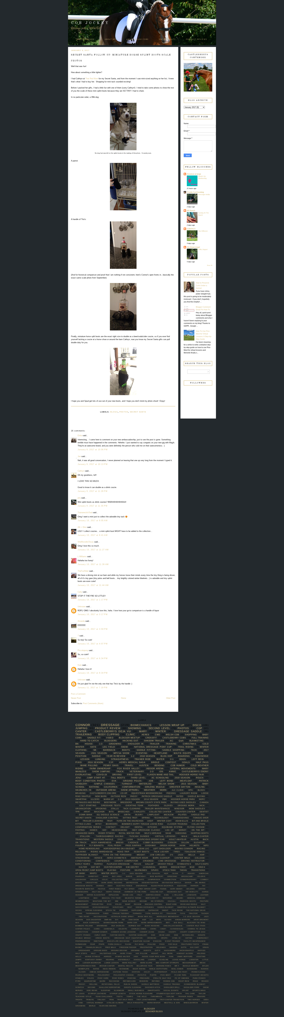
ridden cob (169, 981)
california (110, 787)
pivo (109, 904)
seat (129, 907)
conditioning (83, 861)
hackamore (170, 950)
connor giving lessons (123, 932)
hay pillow (141, 953)
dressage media (204, 194)
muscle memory (191, 966)
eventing (141, 753)
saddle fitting (146, 750)
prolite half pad (162, 978)
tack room (177, 910)
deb (176, 935)
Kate (80, 665)
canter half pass (196, 926)
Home (123, 698)
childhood (80, 879)
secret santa (138, 412)
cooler (172, 842)
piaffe (153, 975)
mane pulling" (129, 963)
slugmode (119, 990)
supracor (153, 910)
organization (83, 809)
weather (149, 790)
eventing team (134, 805)
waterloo (145, 784)
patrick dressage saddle (157, 796)
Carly (80, 592)
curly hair (100, 935)
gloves (168, 805)
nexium (143, 901)
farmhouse (81, 944)
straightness (120, 759)
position (80, 756)
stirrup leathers (97, 993)
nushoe (205, 969)
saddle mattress (150, 984)
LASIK (130, 839)
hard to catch (89, 741)
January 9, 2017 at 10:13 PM (93, 464)
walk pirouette (135, 1003)
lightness (84, 898)
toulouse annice (195, 852)
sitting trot (130, 818)
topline (170, 996)
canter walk (182, 858)
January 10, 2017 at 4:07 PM (93, 644)
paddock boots (188, 901)
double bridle (83, 938)
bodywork (110, 802)
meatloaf (186, 781)
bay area (117, 876)
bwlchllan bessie (173, 926)
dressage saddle (188, 731)
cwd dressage (167, 861)
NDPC (202, 799)
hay (105, 830)
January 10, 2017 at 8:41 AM (93, 535)
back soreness (91, 922)
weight (141, 855)
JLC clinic (178, 790)
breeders (126, 802)
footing (80, 830)
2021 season (99, 753)
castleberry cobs (174, 738)
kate (93, 747)
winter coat (164, 821)
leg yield (109, 747)
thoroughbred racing (109, 836)
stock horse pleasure (141, 993)
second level (159, 728)
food (161, 944)
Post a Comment (78, 694)
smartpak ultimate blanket (191, 907)
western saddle (103, 839)
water (160, 759)
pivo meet (165, 975)
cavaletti (139, 812)
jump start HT (96, 778)
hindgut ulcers (185, 953)
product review (107, 728)
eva (114, 781)
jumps (78, 959)
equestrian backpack (162, 886)
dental (139, 827)
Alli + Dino (82, 527)
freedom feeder (128, 947)
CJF (111, 762)
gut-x (157, 950)
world (92, 1006)
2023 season (153, 873)
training (171, 744)
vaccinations (100, 916)
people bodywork (84, 975)
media (203, 963)
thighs (78, 913)
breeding (172, 876)
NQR (166, 873)
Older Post (170, 698)
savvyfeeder (82, 907)
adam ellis (182, 821)
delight (125, 827)
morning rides (163, 966)
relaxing (80, 852)
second (91, 987)
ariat (87, 812)
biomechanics (141, 725)
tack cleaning (131, 809)
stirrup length (118, 993)
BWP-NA (108, 919)
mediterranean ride (85, 966)
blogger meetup (129, 738)
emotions (98, 941)
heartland (160, 753)
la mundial (149, 867)
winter (160, 731)
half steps (81, 953)
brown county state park (151, 802)
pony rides (118, 978)
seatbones (141, 870)
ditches (152, 827)
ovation (136, 972)
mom (200, 753)
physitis (142, 975)
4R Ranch (191, 211)
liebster (193, 959)
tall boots (118, 778)
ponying (132, 978)
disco (197, 725)
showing (134, 728)
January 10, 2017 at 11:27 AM (93, 550)
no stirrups (157, 901)
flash (128, 944)
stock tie (111, 910)
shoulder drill (172, 987)
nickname (124, 969)
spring (146, 818)
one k (202, 867)
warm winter (153, 1003)
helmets (194, 845)
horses (108, 956)
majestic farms (133, 898)
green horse (168, 845)
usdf (150, 821)
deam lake (164, 935)
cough (161, 932)
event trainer (172, 941)
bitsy (99, 824)
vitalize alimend (115, 1003)
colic (105, 879)
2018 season (147, 756)
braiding (80, 793)
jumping (81, 728)
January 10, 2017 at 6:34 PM (93, 658)
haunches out (174, 892)
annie (172, 771)
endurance (141, 886)
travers (201, 996)
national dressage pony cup (153, 747)
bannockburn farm (113, 922)
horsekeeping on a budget (119, 848)
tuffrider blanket (86, 855)
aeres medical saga (132, 762)
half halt (97, 892)
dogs (182, 759)
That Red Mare (91, 78)
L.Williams (82, 556)
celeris (201, 876)
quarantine (90, 981)
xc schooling (160, 778)
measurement (189, 963)
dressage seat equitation (128, 938)
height (154, 953)
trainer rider (185, 996)
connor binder (99, 932)
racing (201, 848)
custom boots (117, 935)
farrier (194, 886)
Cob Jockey (90, 23)
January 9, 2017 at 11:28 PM (92, 491)
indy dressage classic (146, 830)
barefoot (93, 876)
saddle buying (196, 796)
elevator (199, 842)
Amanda (81, 621)
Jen (79, 456)
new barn (101, 796)
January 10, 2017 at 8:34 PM (93, 673)
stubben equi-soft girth (169, 993)
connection (170, 879)
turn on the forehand (117, 855)
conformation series (88, 827)
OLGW (175, 873)
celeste (123, 929)
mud (192, 867)
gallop (149, 864)
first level (134, 775)
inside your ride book (153, 956)
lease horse (178, 959)
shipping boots (200, 833)
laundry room (188, 793)
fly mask (139, 944)
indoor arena (155, 768)
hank (182, 845)
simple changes (104, 784)
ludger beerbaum (92, 963)
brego (120, 842)
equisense (202, 756)
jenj (79, 498)
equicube (182, 886)
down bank (85, 815)
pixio (78, 762)
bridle (155, 762)
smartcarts (154, 990)
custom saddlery (138, 935)
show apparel (130, 790)
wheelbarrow (191, 1003)
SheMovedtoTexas (86, 542)
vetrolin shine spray (122, 916)
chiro (153, 929)
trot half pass (125, 999)
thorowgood (92, 913)
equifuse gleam (141, 941)
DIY (116, 919)
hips (206, 845)
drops (164, 938)
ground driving (119, 950)
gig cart (194, 947)
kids (166, 895)
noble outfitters (158, 969)
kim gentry (132, 867)
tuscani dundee (139, 836)
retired (156, 981)
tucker (205, 913)
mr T (177, 966)
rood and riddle (188, 904)
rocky (82, 984)
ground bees (100, 950)
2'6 (171, 855)
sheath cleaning (132, 987)
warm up (109, 799)
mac (95, 898)
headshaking (119, 830)
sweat (165, 910)
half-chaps (202, 864)
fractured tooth (190, 944)
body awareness (101, 842)
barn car (132, 922)
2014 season (151, 799)
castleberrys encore (103, 793)
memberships (82, 901)
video (109, 738)
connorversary (188, 879)
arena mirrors (182, 919)
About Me (110, 39)
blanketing (196, 741)
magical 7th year (111, 898)
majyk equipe (182, 753)
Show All (209, 265)
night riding (139, 969)
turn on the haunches (130, 821)
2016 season (95, 762)
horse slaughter (96, 895)
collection (198, 824)
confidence (103, 861)
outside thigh (120, 972)
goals (186, 762)
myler (205, 966)
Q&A (181, 741)
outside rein (118, 796)
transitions (198, 870)
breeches (123, 812)
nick (202, 805)
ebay (110, 886)
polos (90, 978)
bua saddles (118, 926)
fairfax (98, 864)
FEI (123, 919)
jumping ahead (153, 895)
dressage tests (111, 805)
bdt (168, 922)
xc (171, 741)
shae (168, 833)
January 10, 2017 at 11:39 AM (93, 564)
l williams (178, 895)
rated (179, 796)
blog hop (166, 756)
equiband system (172, 827)
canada (204, 802)
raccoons (114, 981)
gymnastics (184, 864)
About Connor (85, 39)
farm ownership (100, 768)
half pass (202, 762)
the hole (141, 996)
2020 (180, 855)
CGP (199, 728)
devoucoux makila (171, 882)
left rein (198, 759)
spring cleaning (93, 910)
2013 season (133, 799)
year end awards (108, 1006)
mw (116, 901)
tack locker (161, 852)
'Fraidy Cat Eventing (195, 192)
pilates (182, 815)
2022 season (136, 873)
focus (137, 864)
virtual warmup (95, 1003)
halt (93, 953)
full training (200, 738)
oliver (82, 972)
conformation (131, 787)
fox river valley (128, 768)
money (183, 830)
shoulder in (135, 744)
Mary (143, 731)
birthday (141, 876)
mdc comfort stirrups (167, 963)
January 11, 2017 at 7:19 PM (92, 687)
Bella (191, 855)
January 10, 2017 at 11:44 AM (93, 585)
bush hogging (152, 926)
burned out (135, 926)
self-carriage (152, 833)
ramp (127, 904)
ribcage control (153, 904)
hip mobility (192, 892)
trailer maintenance (157, 809)
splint (185, 990)
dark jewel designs (111, 882)
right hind (171, 904)
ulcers (95, 799)
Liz (151, 919)
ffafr (101, 944)
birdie (129, 876)
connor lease (147, 932)
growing (135, 950)
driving (117, 775)
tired (106, 913)
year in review (115, 756)
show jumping (101, 771)
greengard (84, 950)
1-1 (123, 873)
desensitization (150, 882)
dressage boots (83, 886)
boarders (111, 824)
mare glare (146, 963)
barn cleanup (161, 858)
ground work (186, 805)
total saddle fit (154, 913)
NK (95, 750)
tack (194, 750)
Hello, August (203, 249)
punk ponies (199, 978)
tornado (137, 913)
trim (111, 999)
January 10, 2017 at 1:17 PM (93, 600)
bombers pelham (84, 926)
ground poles (132, 781)
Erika (80, 435)
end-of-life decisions (118, 941)
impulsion (114, 895)
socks (78, 910)
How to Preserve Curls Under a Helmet (202, 285)
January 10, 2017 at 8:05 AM (93, 520)
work (163, 790)
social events (171, 990)
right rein (184, 981)
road (195, 981)
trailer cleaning (93, 821)
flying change (196, 827)
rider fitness (107, 833)
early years (82, 864)
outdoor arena (106, 790)
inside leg (128, 895)
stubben (123, 910)
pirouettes (97, 904)
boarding (184, 756)
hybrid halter (122, 956)
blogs (114, 412)
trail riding (185, 747)
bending (160, 765)
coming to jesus (196, 929)
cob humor (178, 765)
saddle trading (172, 984)
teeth (119, 996)
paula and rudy (179, 972)
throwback (156, 996)
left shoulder (162, 848)
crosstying (91, 882)
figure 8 (80, 845)
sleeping (105, 990)
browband (102, 926)
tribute (90, 999)
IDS (161, 771)
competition (81, 932)
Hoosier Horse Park (183, 799)
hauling (200, 787)
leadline (163, 959)
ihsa (136, 956)
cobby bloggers (153, 842)
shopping (191, 735)
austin (195, 839)
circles (94, 879)
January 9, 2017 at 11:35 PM (92, 506)
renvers (143, 981)
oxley (147, 972)
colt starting (87, 805)
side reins (92, 990)
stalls (115, 809)
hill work (167, 953)
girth (127, 815)
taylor (202, 993)
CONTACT (191, 229)
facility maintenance (194, 941)
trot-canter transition (172, 999)
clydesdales (176, 929)
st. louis (79, 993)
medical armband (196, 898)
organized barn (84, 833)
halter (83, 867)
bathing (94, 787)
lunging (100, 759)
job (151, 781)
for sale (173, 944)
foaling (152, 944)
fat (203, 886)
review (137, 904)
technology (161, 818)
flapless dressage (118, 864)
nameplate (84, 969)
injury (139, 815)
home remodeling (89, 848)
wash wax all (145, 916)
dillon (185, 842)
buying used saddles (183, 802)
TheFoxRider (83, 571)
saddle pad (198, 815)
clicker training (177, 824)
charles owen (138, 929)
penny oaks (111, 765)
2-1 (172, 759)
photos (123, 412)
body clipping (108, 734)
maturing (167, 898)
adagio (191, 873)
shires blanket (165, 907)
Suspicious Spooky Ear (151, 839)
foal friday (114, 845)
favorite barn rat (84, 889)
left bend (166, 781)
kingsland (139, 959)
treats (78, 999)
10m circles (157, 855)
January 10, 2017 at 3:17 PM (93, 614)
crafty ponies (82, 935)
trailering (83, 734)
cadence (133, 842)
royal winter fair (129, 833)
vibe (81, 1003)
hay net (95, 867)
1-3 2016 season (191, 916)
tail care (190, 993)
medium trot (178, 867)
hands (93, 830)
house (89, 744)
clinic (130, 734)
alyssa (168, 919)
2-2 (119, 799)
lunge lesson (111, 963)
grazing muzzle (155, 787)
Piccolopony (83, 650)
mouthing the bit (102, 901)
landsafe (191, 895)
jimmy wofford (184, 956)
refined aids (129, 981)
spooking (101, 809)
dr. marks (200, 882)
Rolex (200, 778)
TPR (77, 812)
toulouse (171, 913)
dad (153, 935)
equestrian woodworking (147, 793)
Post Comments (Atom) (93, 703)
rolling (93, 984)
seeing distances (145, 907)
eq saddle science (108, 815)
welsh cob (172, 735)
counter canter (185, 812)
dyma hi (176, 938)
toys (182, 913)
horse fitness (92, 956)
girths (202, 889)
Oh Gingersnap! (193, 247)
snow (124, 747)
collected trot (120, 879)
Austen (143, 765)
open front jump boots (89, 870)
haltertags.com (108, 953)
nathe (96, 969)
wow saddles (197, 809)
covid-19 (102, 775)
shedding (180, 833)
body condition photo (90, 781)
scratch (79, 987)
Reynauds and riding (87, 802)
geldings (161, 947)
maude (180, 898)
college (200, 858)
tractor (193, 913)
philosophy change (124, 975)
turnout (127, 784)
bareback (109, 750)
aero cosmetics (116, 858)
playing (111, 870)
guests (147, 950)
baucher (99, 812)
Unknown (81, 606)
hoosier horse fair (191, 775)
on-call (172, 901)
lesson (84, 759)
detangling (188, 935)
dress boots (102, 938)
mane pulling (88, 765)
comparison (154, 879)
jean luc (144, 848)
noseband (192, 969)
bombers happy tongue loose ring (142, 824)
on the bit (198, 830)
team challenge (104, 996)
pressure (145, 978)
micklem (169, 815)
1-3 (101, 744)
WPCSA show (121, 753)
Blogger (149, 1009)
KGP (144, 919)
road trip (123, 852)
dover (188, 882)
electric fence (124, 886)
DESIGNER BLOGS (154, 1011)
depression (132, 882)
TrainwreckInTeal (85, 512)
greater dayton (180, 787)
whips (93, 873)
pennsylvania (198, 972)
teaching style (83, 996)
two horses (194, 999)
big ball (178, 922)
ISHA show (134, 919)
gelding (191, 889)
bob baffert (156, 876)
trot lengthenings (146, 999)
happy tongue (113, 892)
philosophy (104, 975)
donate (201, 935)
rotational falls (111, 984)
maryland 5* (152, 898)
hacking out (130, 741)
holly (78, 956)
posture (125, 870)
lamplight (153, 815)
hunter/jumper (113, 867)
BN (77, 744)
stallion (85, 836)
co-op (124, 793)
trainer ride (143, 759)
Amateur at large (194, 174)
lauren (151, 959)
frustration (146, 947)
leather (204, 895)
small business (136, 990)
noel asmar (177, 969)
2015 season (189, 784)
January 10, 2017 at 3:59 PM (93, 629)
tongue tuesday (120, 913)
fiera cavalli (114, 944)
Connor (82, 725)
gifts (184, 947)
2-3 (151, 771)
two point (84, 916)
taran (183, 870)
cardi (97, 929)
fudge (163, 889)
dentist (204, 812)
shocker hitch (152, 987)
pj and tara (180, 975)
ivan (171, 956)
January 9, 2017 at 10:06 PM (93, 449)
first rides (115, 889)
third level (138, 778)
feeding (171, 793)
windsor (179, 809)
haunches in (83, 790)
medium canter (107, 966)
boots (126, 750)
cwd (157, 735)
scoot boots (141, 852)
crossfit (151, 738)
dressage (110, 725)
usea (206, 999)
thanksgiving (181, 818)
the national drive (196, 910)
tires (177, 852)
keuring (110, 959)
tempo (130, 996)
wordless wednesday (168, 916)
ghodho (173, 947)
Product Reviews (196, 39)
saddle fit (94, 738)
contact (111, 827)
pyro (77, 981)
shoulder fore (191, 987)
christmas (189, 744)
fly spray (130, 889)
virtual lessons (165, 836)
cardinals (109, 929)
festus (101, 889)
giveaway (150, 845)
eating (189, 938)
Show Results (167, 39)
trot (110, 821)
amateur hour (139, 858)
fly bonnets (96, 845)
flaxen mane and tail (160, 775)
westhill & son (172, 1003)
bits (111, 812)
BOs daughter (94, 919)
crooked (148, 861)
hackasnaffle (187, 950)
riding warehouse (102, 852)
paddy (134, 796)
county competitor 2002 (192, 932)
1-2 (132, 756)
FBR (165, 799)
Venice (98, 858)
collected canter (160, 812)
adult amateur (177, 839)
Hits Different (203, 231)
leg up (169, 830)
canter (81, 731)
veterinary (137, 771)
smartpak (81, 799)
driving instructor (193, 861)
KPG (191, 790)
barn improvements (151, 922)
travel (129, 765)
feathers (153, 805)
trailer (154, 744)
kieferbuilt (124, 959)
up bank (80, 873)
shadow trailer (154, 741)
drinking (151, 938)
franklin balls (93, 947)
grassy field (165, 864)
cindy (163, 929)
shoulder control (107, 818)
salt (203, 904)
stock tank (169, 870)
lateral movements (183, 768)
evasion (157, 941)
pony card (103, 978)
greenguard (81, 892)
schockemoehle (101, 907)
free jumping (133, 845)
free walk (110, 947)
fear (92, 944)
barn (105, 876)
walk (184, 836)
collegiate (138, 879)
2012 (120, 839)
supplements (138, 910)
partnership (160, 972)
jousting (200, 956)
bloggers (110, 741)
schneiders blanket (194, 984)
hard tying (126, 953)
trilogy (101, 999)
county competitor (126, 861)
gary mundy (176, 889)
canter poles (82, 929)
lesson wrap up (172, 725)
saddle (96, 756)
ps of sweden (182, 978)
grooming (115, 744)
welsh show (166, 784)
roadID (205, 981)
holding (201, 953)
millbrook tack (145, 966)
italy (139, 895)
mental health (125, 966)
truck (120, 771)
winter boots (109, 873)
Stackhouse (82, 858)
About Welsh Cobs (137, 39)
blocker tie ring (196, 922)
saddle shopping (173, 750)
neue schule (128, 901)
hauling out (156, 892)
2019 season (182, 778)
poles (118, 904)
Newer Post (76, 698)
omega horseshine (99, 972)
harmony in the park (135, 892)
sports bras (198, 990)
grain (206, 947)
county (172, 932)
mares (163, 867)
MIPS (158, 919)
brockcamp (187, 876)
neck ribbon (109, 969)
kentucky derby (93, 959)
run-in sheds (130, 984)
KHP (202, 855)
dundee (100, 886)
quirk (102, 981)
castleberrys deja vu (113, 731)
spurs (154, 870)
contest (171, 762)
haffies (201, 950)
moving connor (184, 848)
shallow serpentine (109, 987)
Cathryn (81, 471)
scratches (118, 907)
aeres (145, 735)
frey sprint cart (147, 889)
